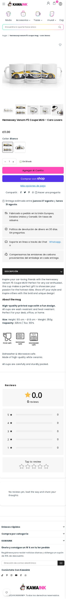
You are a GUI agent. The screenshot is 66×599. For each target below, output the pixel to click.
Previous (4, 71)
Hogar (4, 35)
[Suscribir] (61, 563)
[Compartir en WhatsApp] (33, 192)
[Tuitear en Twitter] (25, 192)
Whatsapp (55, 241)
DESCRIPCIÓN (11, 271)
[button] (60, 4)
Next (61, 71)
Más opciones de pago (33, 185)
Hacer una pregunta (48, 192)
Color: (10, 138)
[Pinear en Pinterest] (29, 192)
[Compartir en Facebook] (21, 192)
